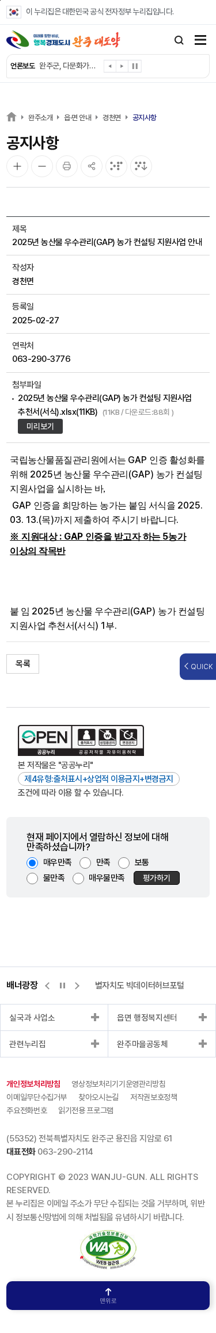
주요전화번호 (26, 1110)
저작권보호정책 (153, 1097)
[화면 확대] (17, 166)
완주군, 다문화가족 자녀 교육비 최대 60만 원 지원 (68, 65)
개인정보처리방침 (33, 1083)
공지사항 (144, 117)
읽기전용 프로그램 (85, 1110)
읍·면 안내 (77, 117)
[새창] (108, 1236)
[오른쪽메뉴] (200, 41)
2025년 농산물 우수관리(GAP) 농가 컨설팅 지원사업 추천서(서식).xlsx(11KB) (105, 405)
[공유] (92, 166)
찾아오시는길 (98, 1097)
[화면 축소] (42, 166)
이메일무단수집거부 (36, 1097)
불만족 (54, 878)
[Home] (11, 116)
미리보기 (40, 426)
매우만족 (57, 862)
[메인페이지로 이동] (63, 39)
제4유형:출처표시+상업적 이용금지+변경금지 (98, 779)
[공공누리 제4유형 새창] (81, 740)
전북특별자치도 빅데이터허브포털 (128, 985)
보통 (142, 862)
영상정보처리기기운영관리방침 (118, 1083)
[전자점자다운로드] (141, 166)
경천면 (112, 117)
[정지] (134, 66)
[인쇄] (67, 166)
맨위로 (108, 1301)
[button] (110, 68)
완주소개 (40, 117)
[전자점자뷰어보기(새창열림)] (116, 166)
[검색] (179, 40)
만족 (103, 862)
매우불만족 (107, 878)
